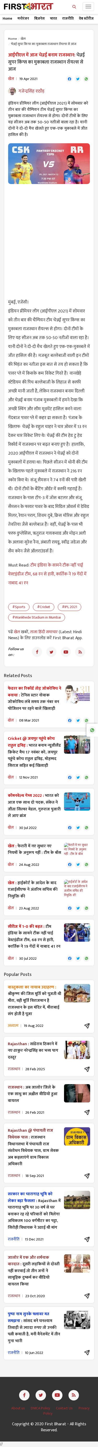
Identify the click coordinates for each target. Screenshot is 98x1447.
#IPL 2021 (69, 607)
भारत (53, 18)
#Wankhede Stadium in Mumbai (36, 617)
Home (7, 18)
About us (18, 1408)
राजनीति (68, 18)
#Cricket (43, 607)
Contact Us (64, 1408)
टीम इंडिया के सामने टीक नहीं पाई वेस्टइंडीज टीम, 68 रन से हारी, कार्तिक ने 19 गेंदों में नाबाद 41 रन (47, 574)
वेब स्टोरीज (86, 18)
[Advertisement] (49, 238)
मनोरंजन (23, 18)
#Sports (18, 607)
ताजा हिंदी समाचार (44, 632)
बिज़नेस (39, 18)
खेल (23, 39)
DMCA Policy (41, 1408)
